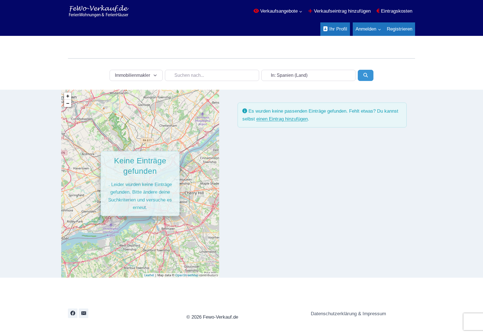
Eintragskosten (396, 11)
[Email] (83, 313)
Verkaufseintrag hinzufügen (341, 11)
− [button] (67, 103)
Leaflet (149, 275)
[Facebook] (72, 313)
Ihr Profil (337, 29)
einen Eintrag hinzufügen (282, 119)
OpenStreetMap (186, 275)
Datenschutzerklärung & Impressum (347, 313)
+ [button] (67, 96)
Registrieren (399, 29)
